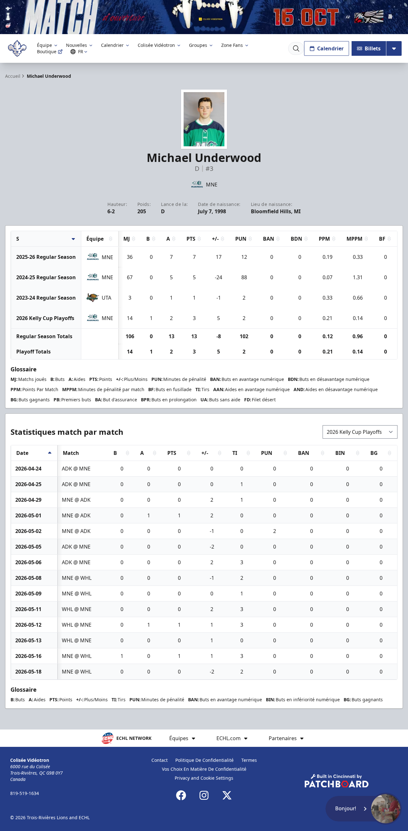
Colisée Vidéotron (156, 45)
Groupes (198, 45)
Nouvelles (76, 45)
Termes (249, 760)
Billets (373, 48)
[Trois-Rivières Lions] (17, 48)
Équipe (44, 45)
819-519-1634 (24, 793)
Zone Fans (232, 45)
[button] (363, 808)
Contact (159, 760)
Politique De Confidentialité (204, 760)
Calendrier (112, 45)
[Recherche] (296, 48)
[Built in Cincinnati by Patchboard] (336, 781)
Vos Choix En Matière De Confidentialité (204, 769)
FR (80, 51)
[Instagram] (204, 795)
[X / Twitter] (227, 795)
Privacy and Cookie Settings (204, 778)
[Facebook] (181, 795)
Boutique (46, 51)
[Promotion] (204, 17)
